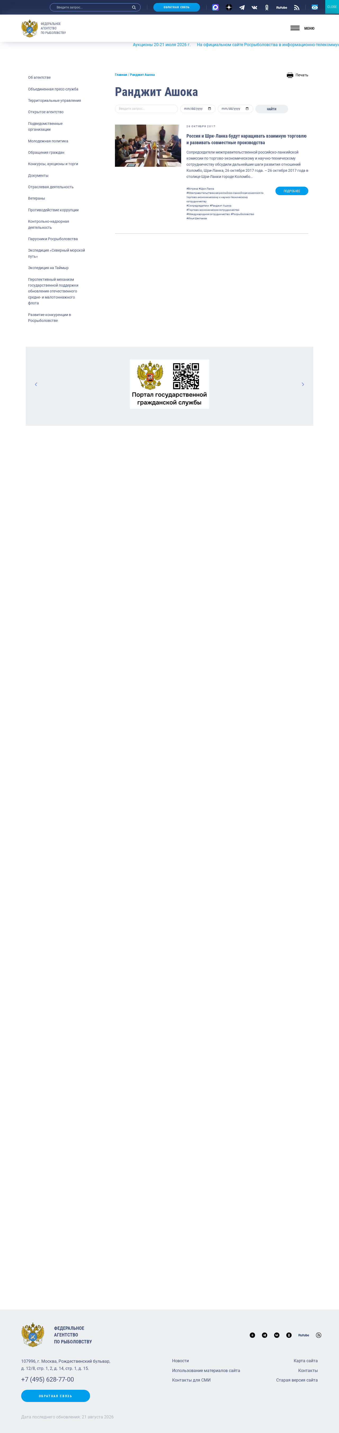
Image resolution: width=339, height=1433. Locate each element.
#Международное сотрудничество (208, 214)
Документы (38, 175)
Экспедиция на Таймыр (48, 268)
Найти (271, 109)
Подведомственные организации (45, 126)
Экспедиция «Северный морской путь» (56, 253)
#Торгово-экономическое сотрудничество (212, 209)
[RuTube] (281, 7)
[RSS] (297, 7)
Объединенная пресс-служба (53, 89)
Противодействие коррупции (53, 210)
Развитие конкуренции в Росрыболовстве (49, 318)
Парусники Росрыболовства (53, 239)
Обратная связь (177, 7)
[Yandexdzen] (229, 7)
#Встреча (192, 188)
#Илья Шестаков (196, 218)
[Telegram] (242, 7)
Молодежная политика (48, 141)
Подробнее (292, 191)
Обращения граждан (46, 152)
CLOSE (332, 7)
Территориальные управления (54, 100)
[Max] (215, 7)
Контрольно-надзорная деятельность (48, 224)
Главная (121, 75)
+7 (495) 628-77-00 (47, 1379)
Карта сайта (306, 1360)
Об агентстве (39, 77)
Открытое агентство (46, 112)
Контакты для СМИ (191, 1380)
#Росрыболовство (242, 214)
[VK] (254, 7)
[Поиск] (134, 7)
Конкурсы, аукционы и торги (53, 164)
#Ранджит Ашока (220, 205)
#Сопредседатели (197, 205)
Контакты (308, 1370)
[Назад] (36, 384)
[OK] (267, 7)
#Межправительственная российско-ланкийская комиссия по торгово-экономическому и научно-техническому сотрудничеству (225, 197)
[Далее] (302, 384)
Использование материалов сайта (206, 1370)
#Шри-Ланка (206, 188)
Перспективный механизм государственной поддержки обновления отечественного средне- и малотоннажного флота (53, 291)
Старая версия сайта (297, 1380)
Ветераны (36, 198)
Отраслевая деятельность (51, 187)
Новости (180, 1360)
